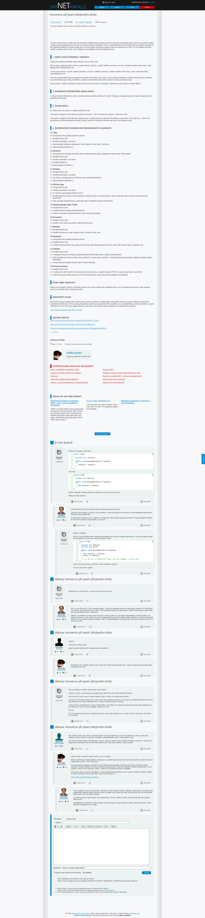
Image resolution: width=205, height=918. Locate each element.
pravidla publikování (108, 890)
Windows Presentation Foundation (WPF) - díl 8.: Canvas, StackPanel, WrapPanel (65, 403)
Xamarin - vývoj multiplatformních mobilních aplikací (69, 382)
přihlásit (152, 2)
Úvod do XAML (108, 370)
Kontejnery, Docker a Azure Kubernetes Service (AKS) (122, 373)
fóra (132, 7)
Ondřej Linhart (55, 22)
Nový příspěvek (102, 434)
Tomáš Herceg (61, 517)
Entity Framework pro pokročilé (114, 379)
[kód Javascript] (98, 827)
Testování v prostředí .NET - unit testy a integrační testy (122, 376)
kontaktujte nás (134, 913)
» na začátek (54, 332)
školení (147, 7)
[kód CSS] (105, 827)
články (101, 7)
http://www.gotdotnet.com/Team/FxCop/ (66, 310)
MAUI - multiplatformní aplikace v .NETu (65, 370)
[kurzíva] (58, 827)
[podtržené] (61, 827)
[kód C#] (75, 827)
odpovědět (147, 501)
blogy (117, 7)
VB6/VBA (88, 22)
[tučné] (55, 827)
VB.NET (81, 22)
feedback (203, 459)
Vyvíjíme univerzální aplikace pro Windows (66, 373)
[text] (113, 827)
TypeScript (54, 376)
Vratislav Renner (59, 743)
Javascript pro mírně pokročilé (113, 382)
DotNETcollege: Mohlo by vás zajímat (73, 366)
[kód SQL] (83, 827)
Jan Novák (59, 648)
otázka (58, 819)
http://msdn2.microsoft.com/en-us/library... (85, 777)
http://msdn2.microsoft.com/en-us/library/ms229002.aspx (72, 324)
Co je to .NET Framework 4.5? (98, 401)
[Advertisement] (171, 46)
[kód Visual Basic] (68, 827)
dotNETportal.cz (73, 6)
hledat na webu (110, 2)
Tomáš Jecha (86, 913)
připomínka (71, 819)
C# (77, 22)
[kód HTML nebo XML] (90, 827)
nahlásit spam (78, 501)
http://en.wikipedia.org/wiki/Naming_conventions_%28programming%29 (78, 328)
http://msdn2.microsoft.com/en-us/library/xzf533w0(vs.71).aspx (74, 320)
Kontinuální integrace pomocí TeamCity (64, 379)
